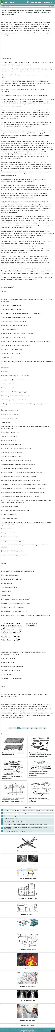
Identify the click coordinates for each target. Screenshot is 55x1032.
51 (40, 728)
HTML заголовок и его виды (11, 818)
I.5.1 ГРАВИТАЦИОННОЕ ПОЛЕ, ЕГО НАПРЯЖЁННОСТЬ (19, 831)
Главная (31, 2)
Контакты (49, 2)
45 (14, 728)
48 (27, 728)
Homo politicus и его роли (11, 816)
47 (23, 728)
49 (31, 728)
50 (36, 728)
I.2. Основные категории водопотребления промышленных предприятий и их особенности (25, 827)
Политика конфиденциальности (27, 1030)
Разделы (40, 2)
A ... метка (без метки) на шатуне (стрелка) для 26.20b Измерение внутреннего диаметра (28, 810)
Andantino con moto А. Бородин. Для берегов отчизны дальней (21, 813)
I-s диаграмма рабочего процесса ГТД (14, 821)
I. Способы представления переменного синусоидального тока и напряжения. (25, 824)
